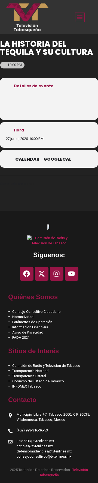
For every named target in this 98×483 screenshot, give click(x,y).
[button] (80, 17)
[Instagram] (56, 274)
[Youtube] (71, 274)
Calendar (27, 159)
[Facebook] (26, 274)
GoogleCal (57, 159)
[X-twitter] (41, 274)
